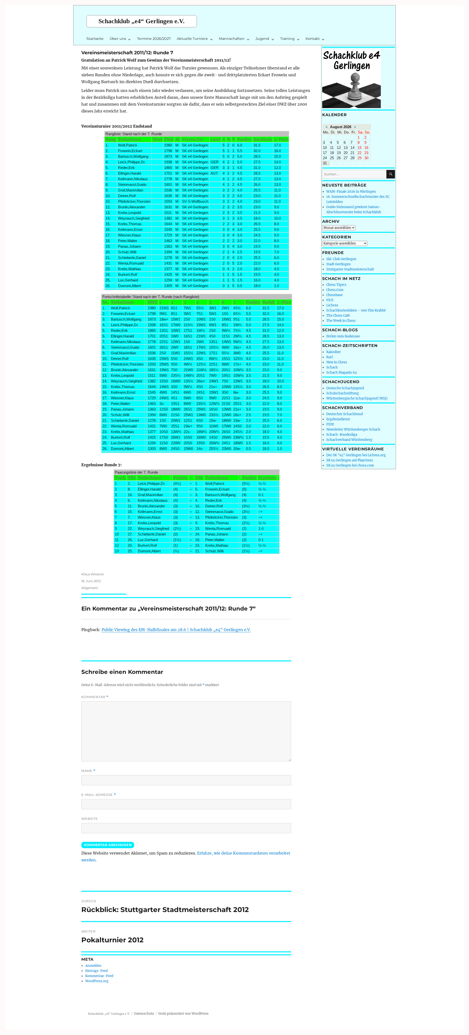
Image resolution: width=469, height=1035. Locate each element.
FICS (329, 300)
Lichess (332, 305)
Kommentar (94, 697)
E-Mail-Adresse (98, 795)
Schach (332, 367)
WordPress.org (96, 981)
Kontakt (313, 38)
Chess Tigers (336, 285)
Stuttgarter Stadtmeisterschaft (350, 269)
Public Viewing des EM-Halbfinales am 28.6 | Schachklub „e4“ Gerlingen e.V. (176, 629)
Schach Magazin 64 (341, 372)
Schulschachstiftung (342, 393)
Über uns (118, 38)
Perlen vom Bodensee (343, 336)
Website (89, 819)
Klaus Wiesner (92, 574)
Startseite (95, 38)
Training (287, 38)
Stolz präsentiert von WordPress (183, 1014)
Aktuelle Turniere (192, 38)
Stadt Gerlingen (338, 264)
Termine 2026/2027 (154, 38)
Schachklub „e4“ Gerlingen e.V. (141, 21)
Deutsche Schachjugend (345, 388)
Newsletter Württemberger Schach (353, 429)
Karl (329, 357)
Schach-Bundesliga (341, 435)
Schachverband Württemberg (349, 440)
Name (88, 771)
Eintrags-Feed (96, 971)
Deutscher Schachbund (344, 414)
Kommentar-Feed (99, 976)
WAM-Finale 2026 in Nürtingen (351, 191)
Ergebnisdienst (338, 419)
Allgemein (89, 588)
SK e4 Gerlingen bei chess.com (350, 465)
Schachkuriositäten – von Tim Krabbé (356, 310)
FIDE (330, 424)
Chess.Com (334, 290)
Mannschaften (232, 38)
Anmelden (93, 966)
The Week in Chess (341, 321)
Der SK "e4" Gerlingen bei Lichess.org (356, 455)
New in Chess (336, 362)
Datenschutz (144, 1014)
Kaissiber (333, 352)
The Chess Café (338, 315)
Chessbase (334, 295)
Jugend (262, 38)
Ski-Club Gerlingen (341, 259)
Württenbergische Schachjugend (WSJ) (357, 398)
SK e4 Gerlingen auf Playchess (349, 460)
